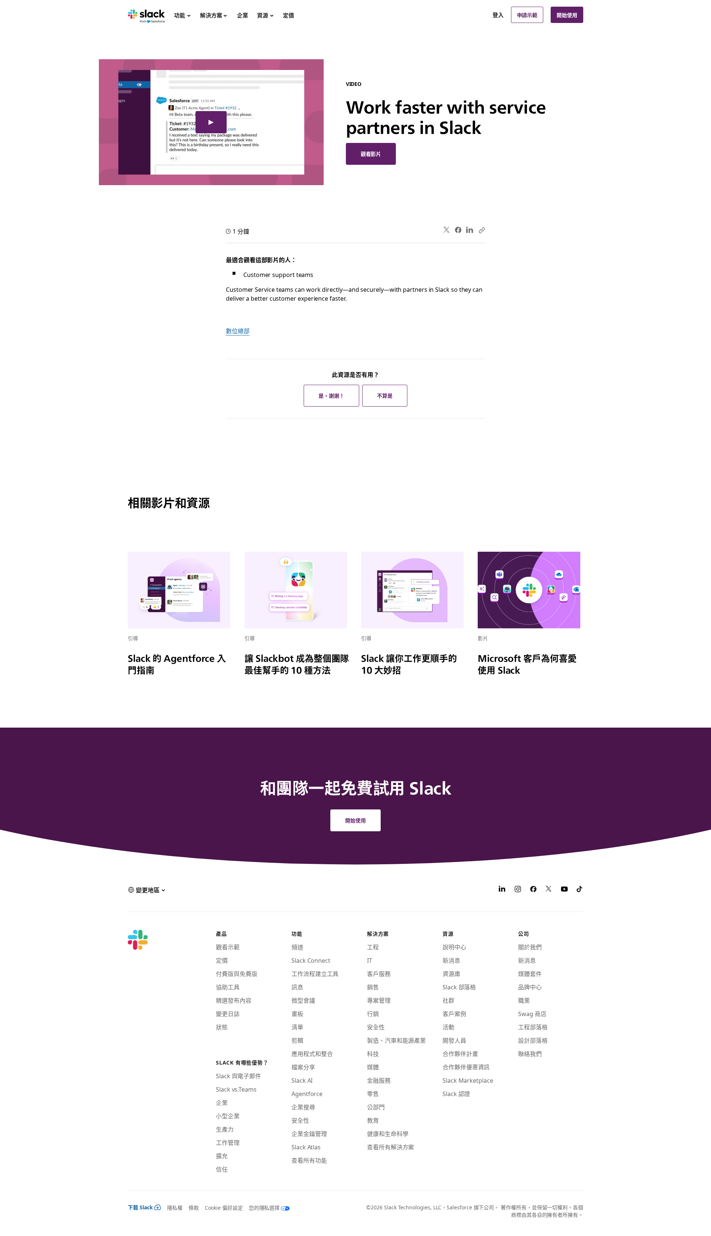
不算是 (385, 395)
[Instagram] (517, 889)
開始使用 (567, 15)
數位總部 (238, 330)
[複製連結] (481, 230)
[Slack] (146, 14)
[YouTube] (564, 889)
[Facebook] (458, 230)
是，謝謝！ (331, 395)
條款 (193, 1207)
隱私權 (175, 1207)
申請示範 (527, 15)
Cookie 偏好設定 (224, 1207)
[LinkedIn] (469, 230)
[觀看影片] (211, 122)
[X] (548, 889)
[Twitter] (446, 230)
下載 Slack (140, 1207)
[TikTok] (580, 889)
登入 (498, 15)
